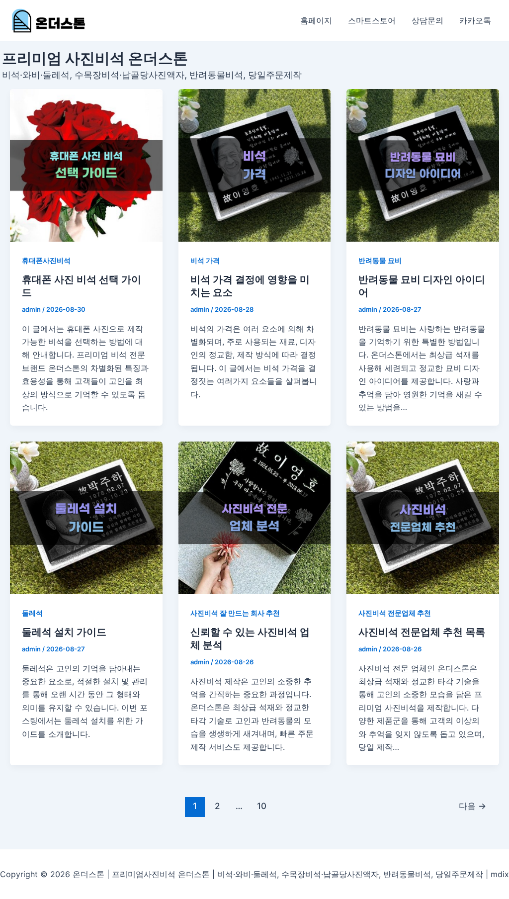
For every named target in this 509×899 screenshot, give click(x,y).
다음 (472, 806)
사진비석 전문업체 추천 (394, 613)
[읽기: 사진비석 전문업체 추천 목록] (422, 518)
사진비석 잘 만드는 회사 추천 (235, 613)
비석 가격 (205, 260)
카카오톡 (475, 20)
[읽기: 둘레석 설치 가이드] (86, 518)
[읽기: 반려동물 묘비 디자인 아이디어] (422, 165)
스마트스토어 (372, 20)
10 (261, 806)
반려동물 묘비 (380, 260)
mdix (500, 874)
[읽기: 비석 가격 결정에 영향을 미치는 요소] (254, 165)
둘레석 (32, 613)
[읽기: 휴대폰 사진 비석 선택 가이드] (86, 165)
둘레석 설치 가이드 (64, 632)
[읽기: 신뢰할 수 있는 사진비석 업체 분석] (254, 518)
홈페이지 (316, 20)
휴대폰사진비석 (46, 260)
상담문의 (427, 20)
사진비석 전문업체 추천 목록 (421, 632)
